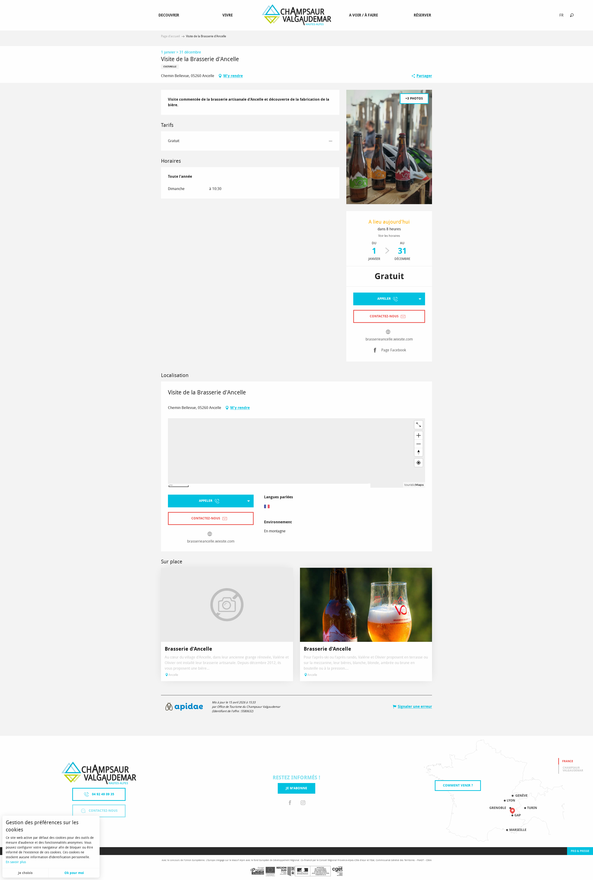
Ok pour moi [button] (74, 873)
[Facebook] (290, 802)
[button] (571, 15)
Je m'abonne (296, 788)
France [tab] (567, 761)
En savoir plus (16, 862)
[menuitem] (170, 15)
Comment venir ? (458, 785)
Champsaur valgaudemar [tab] (573, 769)
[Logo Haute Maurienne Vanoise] (98, 773)
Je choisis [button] (25, 873)
